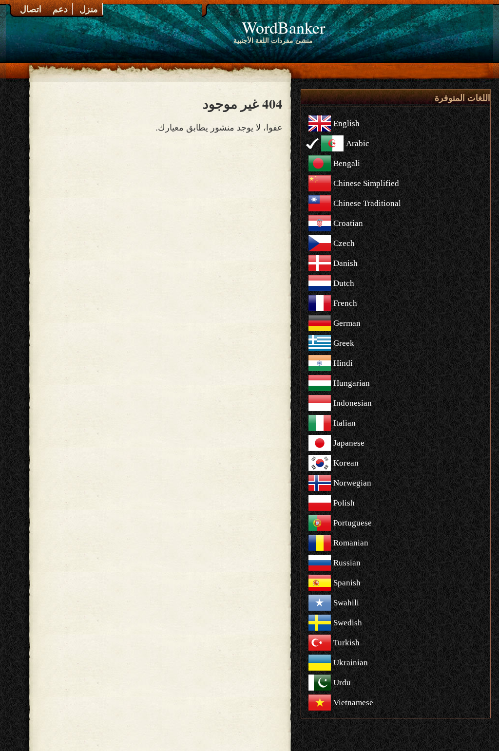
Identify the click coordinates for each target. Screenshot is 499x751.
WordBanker (283, 27)
